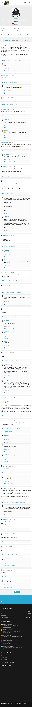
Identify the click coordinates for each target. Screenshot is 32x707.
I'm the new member (8, 629)
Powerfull (4, 466)
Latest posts (6, 621)
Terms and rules (12, 599)
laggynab (4, 352)
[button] (2, 2)
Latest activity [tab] (16, 40)
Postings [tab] (26, 40)
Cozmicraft (5, 43)
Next (16, 591)
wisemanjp (6, 64)
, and (12, 70)
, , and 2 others (12, 60)
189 (3, 30)
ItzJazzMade (7, 154)
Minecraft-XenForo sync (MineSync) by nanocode (15, 705)
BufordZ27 (28, 617)
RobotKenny (7, 435)
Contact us (4, 599)
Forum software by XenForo (15, 703)
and (9, 93)
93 (29, 30)
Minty (5, 445)
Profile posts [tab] (6, 40)
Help (26, 599)
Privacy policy (20, 599)
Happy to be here (7, 624)
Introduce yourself (7, 627)
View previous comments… (7, 431)
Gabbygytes (5, 285)
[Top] (29, 599)
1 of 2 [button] (12, 591)
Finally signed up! (7, 635)
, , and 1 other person (14, 151)
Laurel (5, 341)
